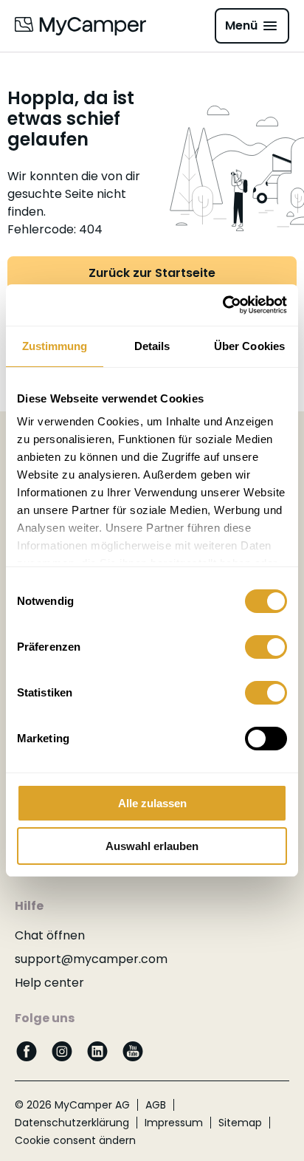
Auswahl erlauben (152, 846)
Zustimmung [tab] (55, 346)
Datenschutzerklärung (72, 1122)
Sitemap (240, 1122)
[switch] (266, 647)
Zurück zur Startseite (152, 272)
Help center (49, 982)
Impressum (174, 1122)
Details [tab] (152, 346)
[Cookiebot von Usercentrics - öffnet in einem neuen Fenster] (222, 305)
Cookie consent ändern (75, 1140)
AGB (155, 1104)
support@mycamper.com (91, 959)
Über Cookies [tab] (249, 346)
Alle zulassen (152, 803)
